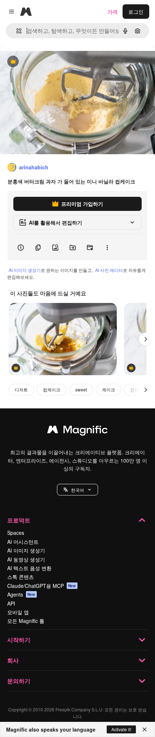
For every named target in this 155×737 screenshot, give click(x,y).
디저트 (21, 389)
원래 (41, 62)
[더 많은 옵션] (107, 247)
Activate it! (121, 729)
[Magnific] (77, 431)
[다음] (145, 339)
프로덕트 (18, 520)
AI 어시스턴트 (23, 541)
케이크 (108, 389)
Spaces (15, 532)
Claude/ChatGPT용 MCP (41, 585)
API (11, 603)
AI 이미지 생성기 (25, 270)
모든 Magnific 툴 (25, 620)
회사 (13, 660)
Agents (21, 594)
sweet (81, 389)
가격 (112, 11)
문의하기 (18, 681)
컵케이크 (51, 389)
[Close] (144, 729)
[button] (77, 489)
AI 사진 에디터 (109, 270)
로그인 (135, 11)
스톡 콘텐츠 (20, 576)
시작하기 (18, 640)
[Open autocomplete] (16, 31)
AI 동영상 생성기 (26, 559)
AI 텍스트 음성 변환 (29, 568)
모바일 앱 (18, 612)
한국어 (77, 490)
